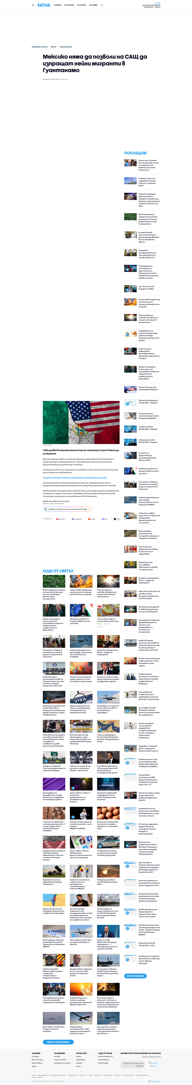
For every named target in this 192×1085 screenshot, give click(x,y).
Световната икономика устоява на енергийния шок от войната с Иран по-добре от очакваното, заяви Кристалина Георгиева (54, 740)
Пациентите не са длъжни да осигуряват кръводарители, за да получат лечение (149, 812)
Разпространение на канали (58, 1075)
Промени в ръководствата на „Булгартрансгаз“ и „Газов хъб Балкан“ (147, 253)
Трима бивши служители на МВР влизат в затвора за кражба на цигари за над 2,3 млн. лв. (148, 779)
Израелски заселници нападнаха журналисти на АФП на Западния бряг (53, 911)
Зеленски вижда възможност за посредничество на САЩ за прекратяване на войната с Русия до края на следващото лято (81, 914)
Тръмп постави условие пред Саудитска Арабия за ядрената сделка (108, 679)
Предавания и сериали (62, 1063)
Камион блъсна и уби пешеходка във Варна (148, 388)
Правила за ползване (128, 1075)
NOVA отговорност (105, 1056)
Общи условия (98, 1075)
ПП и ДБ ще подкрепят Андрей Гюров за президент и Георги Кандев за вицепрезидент (148, 829)
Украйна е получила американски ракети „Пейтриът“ (52, 882)
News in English (103, 1063)
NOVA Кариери (103, 1059)
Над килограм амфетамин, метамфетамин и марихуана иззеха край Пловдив (149, 353)
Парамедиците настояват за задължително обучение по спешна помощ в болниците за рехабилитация (148, 272)
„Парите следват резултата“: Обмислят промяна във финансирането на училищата (149, 518)
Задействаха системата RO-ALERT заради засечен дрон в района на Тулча (80, 1030)
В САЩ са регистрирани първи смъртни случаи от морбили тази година (81, 679)
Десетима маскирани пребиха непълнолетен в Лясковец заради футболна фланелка (149, 897)
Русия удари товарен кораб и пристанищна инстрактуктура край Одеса (107, 972)
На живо (93, 5)
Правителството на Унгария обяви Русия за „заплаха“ (80, 621)
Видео (34, 1066)
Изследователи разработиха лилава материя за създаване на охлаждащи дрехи (53, 796)
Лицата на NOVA (60, 1059)
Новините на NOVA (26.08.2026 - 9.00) (147, 944)
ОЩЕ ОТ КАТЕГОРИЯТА (58, 1042)
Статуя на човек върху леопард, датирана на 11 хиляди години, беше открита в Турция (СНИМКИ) (54, 826)
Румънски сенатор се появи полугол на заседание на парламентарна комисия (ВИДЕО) (79, 884)
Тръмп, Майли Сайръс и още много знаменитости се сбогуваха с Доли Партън (80, 797)
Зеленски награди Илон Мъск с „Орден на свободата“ (107, 652)
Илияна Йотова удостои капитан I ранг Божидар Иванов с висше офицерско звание (149, 237)
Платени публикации (37, 1077)
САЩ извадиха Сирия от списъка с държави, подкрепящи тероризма (54, 1000)
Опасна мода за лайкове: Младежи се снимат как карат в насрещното (106, 593)
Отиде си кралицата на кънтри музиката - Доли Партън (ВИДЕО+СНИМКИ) (81, 825)
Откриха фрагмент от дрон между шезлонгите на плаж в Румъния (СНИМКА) (81, 653)
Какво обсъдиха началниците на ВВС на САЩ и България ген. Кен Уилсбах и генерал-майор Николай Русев (53, 681)
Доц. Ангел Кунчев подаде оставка (146, 287)
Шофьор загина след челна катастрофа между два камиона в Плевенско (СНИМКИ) (148, 762)
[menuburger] (33, 5)
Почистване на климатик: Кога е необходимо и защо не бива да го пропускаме (149, 695)
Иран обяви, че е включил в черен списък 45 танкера (54, 1029)
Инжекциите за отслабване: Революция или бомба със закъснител (148, 565)
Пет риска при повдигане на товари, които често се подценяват (148, 550)
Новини (57, 5)
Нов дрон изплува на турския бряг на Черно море (107, 882)
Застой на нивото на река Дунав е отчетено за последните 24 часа (149, 883)
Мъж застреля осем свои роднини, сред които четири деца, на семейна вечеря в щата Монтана (80, 739)
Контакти (90, 1075)
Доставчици (82, 1075)
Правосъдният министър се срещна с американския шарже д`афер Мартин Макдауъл (149, 678)
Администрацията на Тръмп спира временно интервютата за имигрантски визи (80, 709)
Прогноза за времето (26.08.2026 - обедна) (148, 401)
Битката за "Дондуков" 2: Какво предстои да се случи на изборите (149, 609)
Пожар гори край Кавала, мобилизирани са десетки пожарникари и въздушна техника (53, 973)
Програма (69, 5)
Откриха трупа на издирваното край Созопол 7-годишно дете (147, 181)
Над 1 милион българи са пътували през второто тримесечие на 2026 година (149, 594)
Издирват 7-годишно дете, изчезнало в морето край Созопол (148, 748)
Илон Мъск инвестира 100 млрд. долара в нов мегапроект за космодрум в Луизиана (107, 769)
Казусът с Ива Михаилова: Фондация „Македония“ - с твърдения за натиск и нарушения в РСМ (107, 944)
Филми (78, 1066)
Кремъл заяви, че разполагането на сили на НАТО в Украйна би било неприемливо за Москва (107, 913)
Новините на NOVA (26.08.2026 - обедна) (148, 441)
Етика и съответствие (141, 1075)
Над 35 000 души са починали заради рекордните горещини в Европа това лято (81, 1001)
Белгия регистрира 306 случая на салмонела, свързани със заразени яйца (107, 825)
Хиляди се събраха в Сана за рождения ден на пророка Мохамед (54, 768)
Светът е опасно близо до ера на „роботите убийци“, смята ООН (80, 768)
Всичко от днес (37, 1059)
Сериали (79, 1063)
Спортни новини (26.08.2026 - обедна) (148, 428)
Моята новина (37, 1063)
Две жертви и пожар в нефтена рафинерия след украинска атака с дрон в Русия (108, 1030)
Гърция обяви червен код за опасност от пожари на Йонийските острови (81, 592)
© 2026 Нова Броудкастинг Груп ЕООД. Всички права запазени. (48, 1081)
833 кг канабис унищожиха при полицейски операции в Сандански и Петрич (149, 534)
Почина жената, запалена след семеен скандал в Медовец (149, 416)
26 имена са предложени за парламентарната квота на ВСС (147, 456)
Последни (35, 1056)
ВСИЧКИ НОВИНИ (135, 976)
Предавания (80, 1059)
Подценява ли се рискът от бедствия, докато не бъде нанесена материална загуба (149, 335)
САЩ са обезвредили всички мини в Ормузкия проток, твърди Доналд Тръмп (108, 738)
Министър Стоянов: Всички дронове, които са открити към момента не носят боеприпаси (149, 165)
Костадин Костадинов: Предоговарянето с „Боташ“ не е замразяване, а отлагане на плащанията (149, 626)
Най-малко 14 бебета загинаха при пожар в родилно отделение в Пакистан (52, 653)
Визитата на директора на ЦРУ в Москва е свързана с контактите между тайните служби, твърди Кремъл (54, 710)
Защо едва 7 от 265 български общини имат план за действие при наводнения (149, 711)
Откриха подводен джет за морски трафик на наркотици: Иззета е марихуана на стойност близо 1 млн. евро (149, 200)
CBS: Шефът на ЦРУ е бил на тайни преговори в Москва (81, 942)
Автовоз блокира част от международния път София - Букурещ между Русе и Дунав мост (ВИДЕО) (149, 929)
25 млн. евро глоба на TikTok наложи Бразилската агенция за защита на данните (81, 854)
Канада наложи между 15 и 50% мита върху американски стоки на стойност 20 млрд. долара (54, 855)
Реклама (34, 1075)
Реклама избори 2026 (43, 1075)
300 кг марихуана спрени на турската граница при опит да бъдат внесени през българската (54, 594)
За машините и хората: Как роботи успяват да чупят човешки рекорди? (149, 959)
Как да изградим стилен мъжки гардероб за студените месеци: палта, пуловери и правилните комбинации (147, 730)
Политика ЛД (117, 1075)
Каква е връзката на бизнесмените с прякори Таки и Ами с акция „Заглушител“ (148, 912)
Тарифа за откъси (72, 1075)
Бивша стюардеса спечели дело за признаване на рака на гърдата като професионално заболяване (53, 624)
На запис (81, 5)
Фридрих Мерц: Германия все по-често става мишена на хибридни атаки (81, 972)
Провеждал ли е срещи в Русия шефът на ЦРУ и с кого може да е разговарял (108, 709)
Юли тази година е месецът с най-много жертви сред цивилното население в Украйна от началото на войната (108, 1002)
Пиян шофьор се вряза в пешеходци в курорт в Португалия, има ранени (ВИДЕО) (54, 943)
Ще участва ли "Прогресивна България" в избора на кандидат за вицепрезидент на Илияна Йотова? (149, 867)
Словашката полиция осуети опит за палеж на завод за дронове (107, 853)
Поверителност (108, 1075)
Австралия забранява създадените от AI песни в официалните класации (107, 796)
